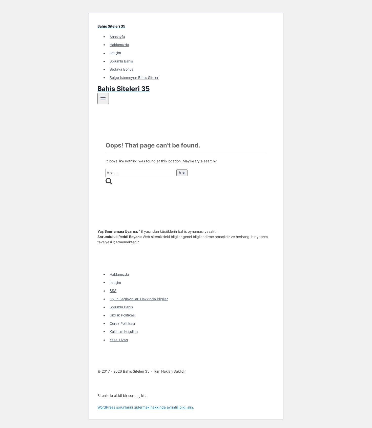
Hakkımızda (119, 44)
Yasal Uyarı (119, 340)
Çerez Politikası (122, 323)
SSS (113, 291)
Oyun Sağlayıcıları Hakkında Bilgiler (139, 299)
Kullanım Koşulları (124, 331)
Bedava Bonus (121, 69)
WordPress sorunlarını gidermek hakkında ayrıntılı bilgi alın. (145, 407)
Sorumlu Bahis (121, 61)
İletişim (115, 53)
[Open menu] (103, 98)
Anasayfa (117, 36)
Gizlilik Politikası (122, 315)
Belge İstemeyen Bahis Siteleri (134, 77)
